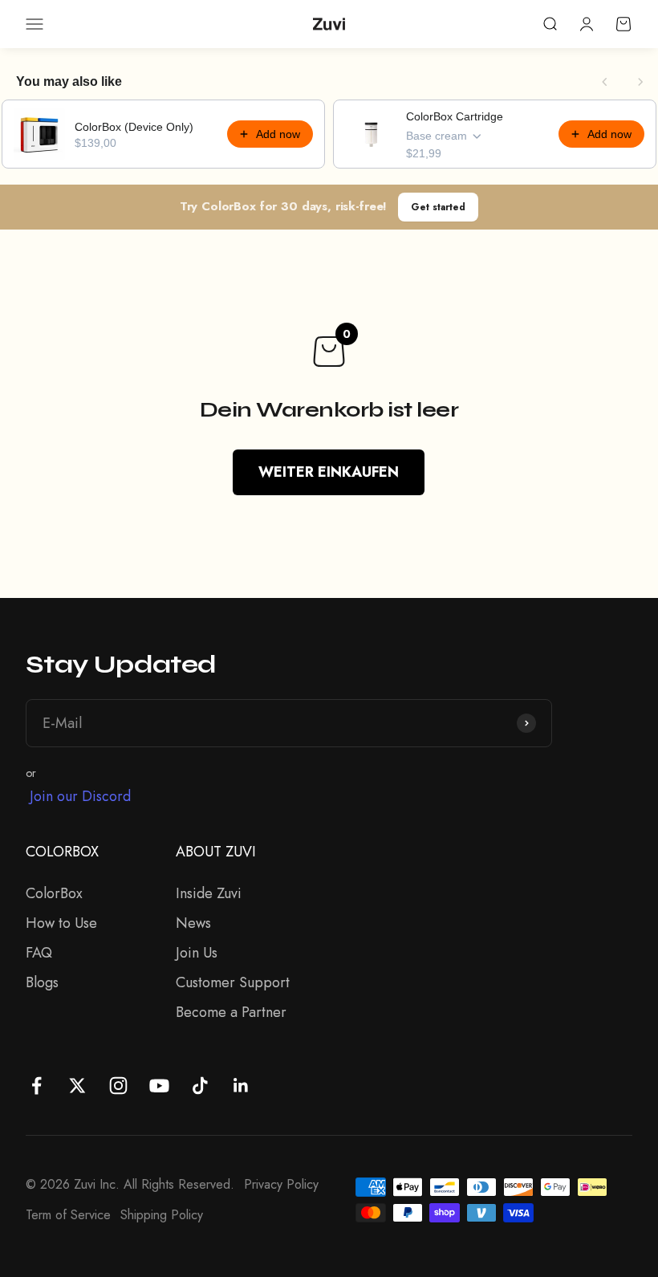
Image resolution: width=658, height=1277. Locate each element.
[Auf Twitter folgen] (77, 1085)
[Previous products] (605, 82)
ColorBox (54, 893)
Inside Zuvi (209, 893)
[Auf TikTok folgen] (200, 1085)
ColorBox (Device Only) (134, 126)
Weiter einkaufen (328, 472)
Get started (438, 207)
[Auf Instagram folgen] (118, 1085)
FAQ (39, 952)
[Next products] (640, 82)
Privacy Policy (281, 1184)
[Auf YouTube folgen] (159, 1085)
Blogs (42, 982)
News (193, 923)
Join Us (196, 952)
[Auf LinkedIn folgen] (241, 1085)
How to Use (61, 923)
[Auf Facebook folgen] (36, 1085)
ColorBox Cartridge (454, 116)
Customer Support (233, 982)
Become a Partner (231, 1012)
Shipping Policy (161, 1215)
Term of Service (68, 1215)
